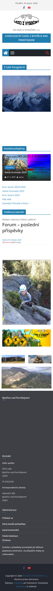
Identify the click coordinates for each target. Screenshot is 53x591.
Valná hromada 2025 (16, 172)
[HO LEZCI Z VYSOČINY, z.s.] (5, 53)
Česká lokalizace (10, 536)
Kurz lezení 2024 (11, 195)
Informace (10, 167)
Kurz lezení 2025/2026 (14, 187)
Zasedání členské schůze (15, 203)
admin (21, 177)
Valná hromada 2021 (12, 240)
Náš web (6, 199)
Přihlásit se (7, 518)
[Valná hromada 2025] (26, 156)
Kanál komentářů (10, 530)
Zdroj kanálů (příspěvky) (13, 524)
